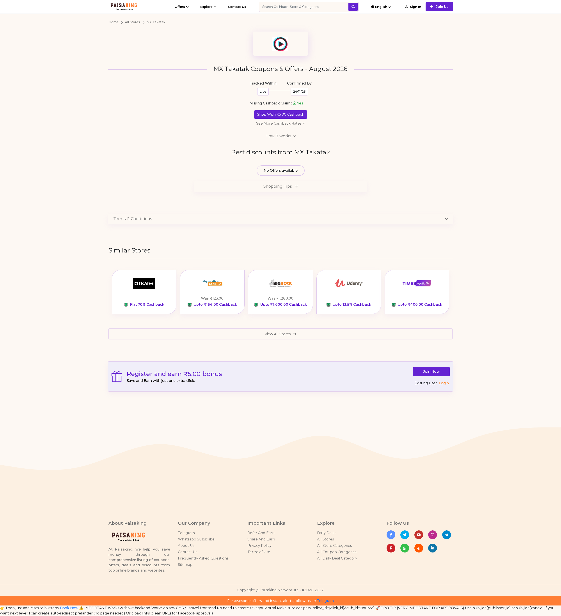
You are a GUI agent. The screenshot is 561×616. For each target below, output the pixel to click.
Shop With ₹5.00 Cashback (280, 114)
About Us (186, 546)
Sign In (415, 7)
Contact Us (237, 7)
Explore (206, 7)
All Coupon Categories (336, 552)
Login (444, 383)
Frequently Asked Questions (203, 558)
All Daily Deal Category (337, 558)
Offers (180, 7)
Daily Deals (326, 533)
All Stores (325, 539)
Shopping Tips (278, 186)
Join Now (431, 371)
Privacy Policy (259, 546)
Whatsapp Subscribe (196, 539)
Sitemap (185, 565)
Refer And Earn (261, 533)
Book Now (69, 608)
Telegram (186, 533)
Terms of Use (258, 552)
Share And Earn (261, 539)
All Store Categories (334, 546)
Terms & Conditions (132, 218)
